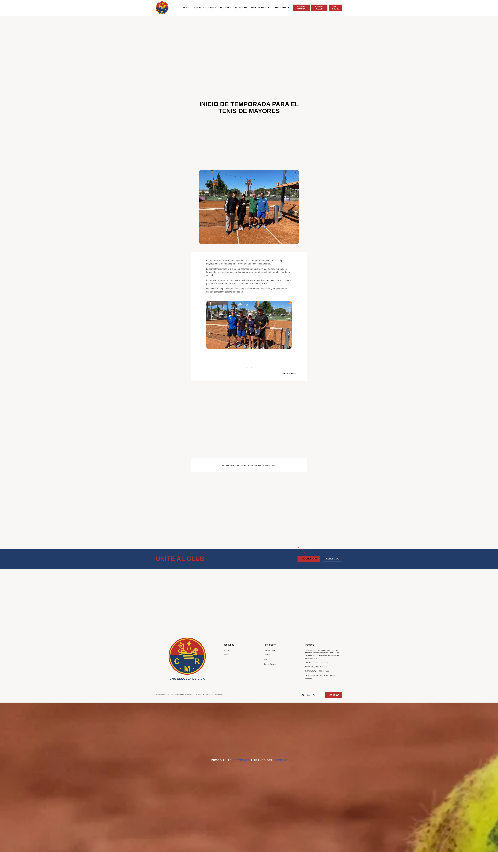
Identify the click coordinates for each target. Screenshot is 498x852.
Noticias (225, 8)
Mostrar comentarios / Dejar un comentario (249, 465)
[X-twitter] (314, 695)
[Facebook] (302, 695)
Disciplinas (258, 8)
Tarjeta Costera (205, 8)
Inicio (186, 8)
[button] (209, 333)
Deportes (226, 650)
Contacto (267, 655)
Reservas (226, 655)
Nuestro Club (269, 650)
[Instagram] (308, 695)
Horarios (241, 8)
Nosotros (280, 8)
